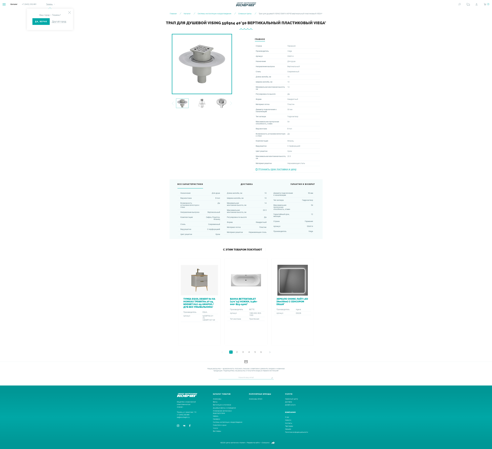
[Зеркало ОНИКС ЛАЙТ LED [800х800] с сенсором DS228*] (292, 301)
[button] (173, 103)
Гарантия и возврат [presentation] (303, 184)
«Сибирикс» (265, 443)
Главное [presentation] (260, 39)
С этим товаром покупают (242, 249)
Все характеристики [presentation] (190, 184)
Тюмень (49, 4)
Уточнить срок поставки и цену (277, 169)
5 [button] (255, 352)
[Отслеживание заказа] (468, 4)
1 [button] (231, 352)
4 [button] (249, 352)
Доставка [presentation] (247, 184)
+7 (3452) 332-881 (29, 4)
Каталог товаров (222, 394)
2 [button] (237, 352)
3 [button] (243, 352)
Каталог (14, 4)
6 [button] (261, 352)
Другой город (59, 21)
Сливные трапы (245, 14)
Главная (173, 14)
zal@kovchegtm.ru (183, 417)
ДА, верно (41, 21)
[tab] (260, 40)
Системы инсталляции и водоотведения (214, 14)
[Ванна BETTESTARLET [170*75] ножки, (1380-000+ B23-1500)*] (246, 301)
